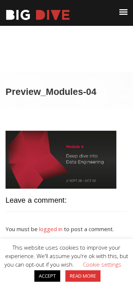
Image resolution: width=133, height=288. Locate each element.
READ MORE (83, 275)
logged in (50, 229)
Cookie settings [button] (102, 264)
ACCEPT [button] (47, 275)
